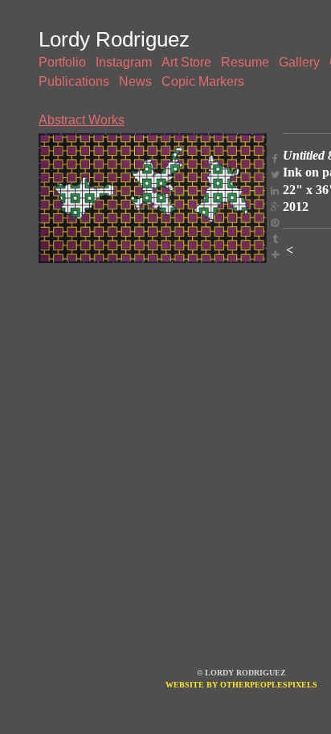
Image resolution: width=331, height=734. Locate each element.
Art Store (186, 62)
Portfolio (62, 62)
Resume (245, 62)
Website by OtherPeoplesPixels (241, 684)
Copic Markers (202, 81)
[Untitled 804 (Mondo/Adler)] (153, 198)
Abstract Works (82, 120)
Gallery (299, 62)
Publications (74, 81)
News (135, 81)
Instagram (124, 62)
